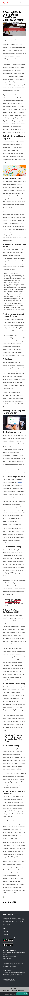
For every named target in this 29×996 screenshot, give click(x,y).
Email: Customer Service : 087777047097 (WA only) (9, 958)
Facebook (6, 934)
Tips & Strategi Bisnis (17, 22)
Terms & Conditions (16, 989)
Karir (8, 989)
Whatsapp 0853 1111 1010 (12, 966)
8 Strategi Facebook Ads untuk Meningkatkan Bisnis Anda (14, 738)
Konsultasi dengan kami (18, 990)
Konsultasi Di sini (6, 954)
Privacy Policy (6, 990)
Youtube (5, 933)
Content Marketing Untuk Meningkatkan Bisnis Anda (14, 602)
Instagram (6, 931)
